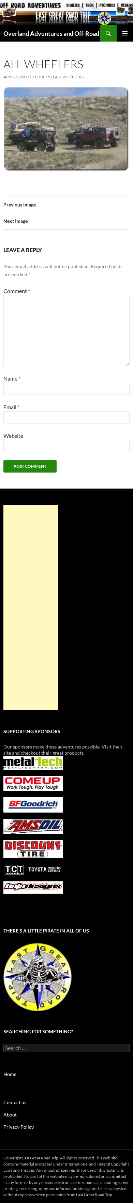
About (10, 1114)
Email (11, 407)
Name (11, 378)
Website (13, 435)
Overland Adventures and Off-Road (51, 33)
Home (9, 1074)
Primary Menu (125, 33)
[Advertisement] (30, 607)
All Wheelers (69, 76)
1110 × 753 (42, 76)
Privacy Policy (18, 1127)
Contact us (14, 1102)
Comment (16, 291)
